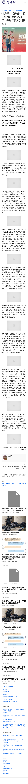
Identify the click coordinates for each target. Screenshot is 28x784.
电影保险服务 (19, 10)
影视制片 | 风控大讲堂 (12, 583)
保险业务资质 (6, 773)
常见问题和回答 (6, 763)
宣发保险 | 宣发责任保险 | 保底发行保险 (12, 753)
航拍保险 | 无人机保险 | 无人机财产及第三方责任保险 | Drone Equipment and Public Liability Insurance (14, 726)
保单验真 (5, 771)
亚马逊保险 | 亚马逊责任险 (9, 699)
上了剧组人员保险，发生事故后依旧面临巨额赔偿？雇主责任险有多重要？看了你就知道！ (14, 557)
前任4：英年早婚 (6, 483)
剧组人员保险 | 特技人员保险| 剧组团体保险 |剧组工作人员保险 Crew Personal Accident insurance (13, 711)
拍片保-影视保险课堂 (12, 623)
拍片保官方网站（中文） (9, 768)
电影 (4, 485)
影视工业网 (5, 694)
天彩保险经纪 (6, 691)
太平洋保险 (5, 689)
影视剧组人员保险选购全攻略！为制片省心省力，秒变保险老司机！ (14, 589)
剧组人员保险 (4, 10)
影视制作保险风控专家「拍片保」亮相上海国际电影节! (14, 668)
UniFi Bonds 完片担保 (8, 686)
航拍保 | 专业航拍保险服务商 (10, 696)
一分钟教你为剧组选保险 (10, 532)
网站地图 (5, 761)
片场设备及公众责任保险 (9, 721)
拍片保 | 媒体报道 (11, 10)
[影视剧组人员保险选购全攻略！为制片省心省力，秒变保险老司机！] (14, 499)
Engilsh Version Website (9, 766)
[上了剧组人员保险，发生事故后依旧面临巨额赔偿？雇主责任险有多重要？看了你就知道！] (14, 545)
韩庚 (24, 483)
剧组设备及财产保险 (8, 719)
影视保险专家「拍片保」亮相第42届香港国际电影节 (14, 602)
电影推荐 (14, 483)
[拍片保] (9, 2)
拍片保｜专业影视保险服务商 (10, 701)
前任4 (20, 483)
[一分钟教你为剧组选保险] (14, 523)
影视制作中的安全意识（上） (14, 679)
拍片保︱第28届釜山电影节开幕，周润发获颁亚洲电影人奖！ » (14, 467)
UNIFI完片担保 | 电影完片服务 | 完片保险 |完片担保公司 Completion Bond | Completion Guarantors (13, 741)
